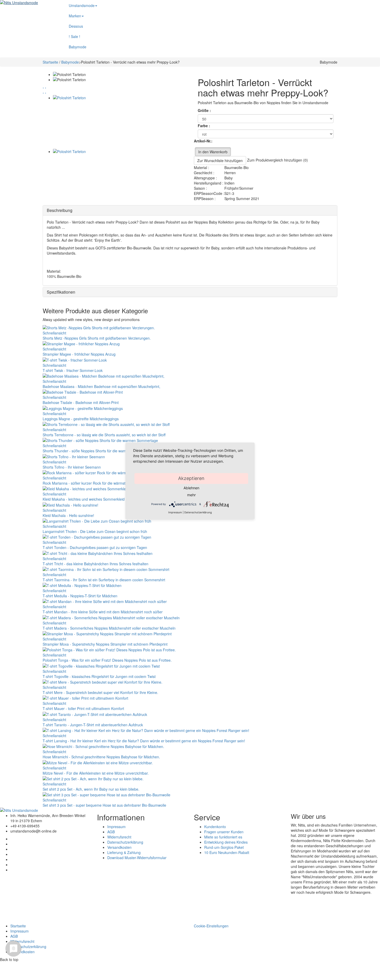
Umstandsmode (82, 5)
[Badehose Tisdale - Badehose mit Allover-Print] (83, 391)
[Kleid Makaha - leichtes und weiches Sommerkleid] (86, 488)
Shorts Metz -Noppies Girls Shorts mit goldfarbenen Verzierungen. (97, 338)
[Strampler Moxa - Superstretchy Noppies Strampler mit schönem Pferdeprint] (107, 633)
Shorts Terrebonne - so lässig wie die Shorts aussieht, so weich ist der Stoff (104, 434)
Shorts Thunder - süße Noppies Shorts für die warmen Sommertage (98, 450)
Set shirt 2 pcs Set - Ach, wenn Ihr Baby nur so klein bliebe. (91, 789)
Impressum (116, 826)
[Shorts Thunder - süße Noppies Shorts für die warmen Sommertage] (100, 439)
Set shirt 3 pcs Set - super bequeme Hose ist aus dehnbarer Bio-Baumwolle (104, 805)
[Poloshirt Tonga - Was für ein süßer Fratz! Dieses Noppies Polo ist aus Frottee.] (109, 649)
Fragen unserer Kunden (224, 831)
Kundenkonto (215, 826)
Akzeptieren (191, 478)
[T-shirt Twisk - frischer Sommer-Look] (75, 359)
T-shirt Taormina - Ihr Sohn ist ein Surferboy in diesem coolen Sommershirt (104, 579)
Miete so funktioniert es (223, 836)
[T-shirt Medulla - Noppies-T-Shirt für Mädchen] (82, 584)
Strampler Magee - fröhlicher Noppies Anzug (79, 354)
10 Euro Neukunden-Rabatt (226, 852)
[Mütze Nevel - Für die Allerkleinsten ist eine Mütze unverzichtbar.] (98, 762)
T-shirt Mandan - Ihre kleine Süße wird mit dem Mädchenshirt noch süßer (103, 611)
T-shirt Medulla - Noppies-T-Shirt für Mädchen (80, 595)
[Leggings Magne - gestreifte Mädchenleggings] (83, 407)
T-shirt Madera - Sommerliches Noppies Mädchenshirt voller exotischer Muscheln (109, 628)
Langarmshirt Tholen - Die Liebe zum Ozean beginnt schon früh (95, 531)
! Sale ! (74, 36)
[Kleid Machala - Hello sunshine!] (70, 504)
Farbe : (204, 125)
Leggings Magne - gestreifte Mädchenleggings (81, 418)
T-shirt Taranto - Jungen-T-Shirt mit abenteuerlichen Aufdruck (93, 724)
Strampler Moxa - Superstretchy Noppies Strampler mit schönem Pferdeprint (105, 644)
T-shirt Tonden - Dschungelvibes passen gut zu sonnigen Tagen (95, 547)
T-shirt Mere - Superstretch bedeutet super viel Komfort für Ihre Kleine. (100, 692)
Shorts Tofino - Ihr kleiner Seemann (72, 467)
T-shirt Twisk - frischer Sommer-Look (73, 370)
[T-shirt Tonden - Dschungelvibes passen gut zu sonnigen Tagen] (97, 536)
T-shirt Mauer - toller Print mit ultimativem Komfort (83, 708)
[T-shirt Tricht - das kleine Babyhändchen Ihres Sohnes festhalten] (98, 552)
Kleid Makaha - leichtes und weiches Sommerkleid (84, 499)
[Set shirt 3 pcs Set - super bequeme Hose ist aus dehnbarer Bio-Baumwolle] (106, 794)
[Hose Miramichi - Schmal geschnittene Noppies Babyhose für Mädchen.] (103, 746)
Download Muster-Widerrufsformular (136, 857)
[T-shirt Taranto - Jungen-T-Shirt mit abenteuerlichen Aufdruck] (95, 713)
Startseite (50, 62)
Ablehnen (191, 488)
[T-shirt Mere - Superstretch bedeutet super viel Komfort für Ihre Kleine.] (102, 681)
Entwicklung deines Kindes (226, 842)
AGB (111, 831)
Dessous (76, 26)
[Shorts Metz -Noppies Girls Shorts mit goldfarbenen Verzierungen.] (99, 327)
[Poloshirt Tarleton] (119, 122)
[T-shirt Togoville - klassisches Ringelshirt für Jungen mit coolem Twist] (101, 665)
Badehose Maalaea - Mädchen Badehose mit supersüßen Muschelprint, (101, 386)
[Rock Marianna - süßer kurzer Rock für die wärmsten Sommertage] (99, 472)
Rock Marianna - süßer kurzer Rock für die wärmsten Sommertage (97, 483)
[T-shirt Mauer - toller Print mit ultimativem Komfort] (85, 697)
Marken (75, 15)
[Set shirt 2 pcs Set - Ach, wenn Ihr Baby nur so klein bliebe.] (93, 778)
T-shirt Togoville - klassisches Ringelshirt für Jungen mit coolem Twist (99, 676)
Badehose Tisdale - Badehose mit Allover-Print (81, 402)
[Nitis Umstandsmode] (28, 2)
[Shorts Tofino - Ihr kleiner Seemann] (74, 456)
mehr (191, 495)
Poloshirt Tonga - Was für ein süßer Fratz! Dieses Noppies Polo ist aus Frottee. (107, 660)
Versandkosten (119, 847)
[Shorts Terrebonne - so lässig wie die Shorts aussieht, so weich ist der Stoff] (106, 423)
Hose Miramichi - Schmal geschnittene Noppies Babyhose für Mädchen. (101, 756)
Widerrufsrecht (119, 836)
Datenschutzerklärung (125, 842)
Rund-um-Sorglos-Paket (224, 847)
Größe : (205, 110)
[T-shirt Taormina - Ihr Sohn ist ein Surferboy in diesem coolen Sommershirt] (106, 568)
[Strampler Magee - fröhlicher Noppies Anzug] (81, 343)
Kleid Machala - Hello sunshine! (68, 515)
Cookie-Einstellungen (211, 925)
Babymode (77, 46)
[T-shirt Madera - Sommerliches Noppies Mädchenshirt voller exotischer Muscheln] (111, 617)
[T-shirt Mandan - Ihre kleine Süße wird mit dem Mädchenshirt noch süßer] (105, 601)
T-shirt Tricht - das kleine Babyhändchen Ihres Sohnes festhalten (95, 563)
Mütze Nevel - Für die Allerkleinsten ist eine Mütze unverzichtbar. (96, 773)
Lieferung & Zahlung (124, 852)
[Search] (324, 2)
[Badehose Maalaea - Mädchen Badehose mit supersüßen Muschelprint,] (103, 375)
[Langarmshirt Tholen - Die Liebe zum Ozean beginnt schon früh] (97, 520)
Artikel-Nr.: (203, 140)
